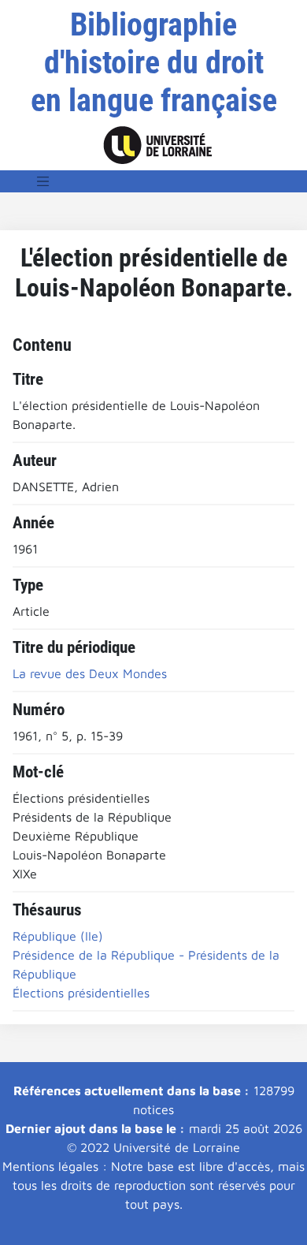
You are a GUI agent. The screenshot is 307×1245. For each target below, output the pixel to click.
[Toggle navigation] (43, 181)
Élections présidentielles (81, 993)
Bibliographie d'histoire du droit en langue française (154, 62)
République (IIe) (58, 936)
